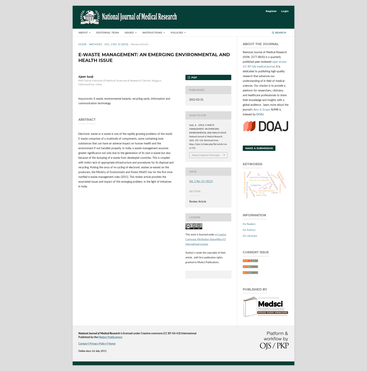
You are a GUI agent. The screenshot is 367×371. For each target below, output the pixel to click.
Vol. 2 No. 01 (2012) (116, 44)
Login (285, 11)
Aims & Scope (261, 109)
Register (271, 11)
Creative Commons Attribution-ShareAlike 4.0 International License (205, 240)
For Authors (249, 230)
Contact (83, 344)
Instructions (152, 32)
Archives (95, 44)
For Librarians (250, 236)
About (83, 32)
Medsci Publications (110, 337)
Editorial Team (107, 32)
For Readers (249, 224)
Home (82, 44)
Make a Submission (259, 148)
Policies (177, 32)
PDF (194, 77)
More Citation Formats (206, 155)
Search (280, 32)
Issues (129, 32)
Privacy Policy (98, 344)
